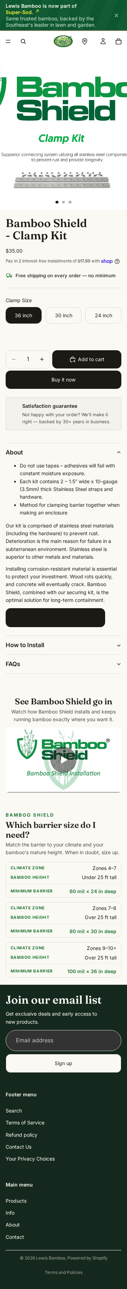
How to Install (25, 645)
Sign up (63, 1063)
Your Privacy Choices (30, 1159)
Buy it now (63, 380)
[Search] (23, 41)
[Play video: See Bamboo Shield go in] (63, 759)
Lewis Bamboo (50, 1258)
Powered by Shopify (87, 1258)
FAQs (13, 663)
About (14, 452)
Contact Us (18, 1147)
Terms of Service (25, 1123)
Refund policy (21, 1135)
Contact (15, 1237)
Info (10, 1213)
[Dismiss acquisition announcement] (116, 15)
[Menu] (8, 41)
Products (16, 1201)
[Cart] (118, 41)
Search (14, 1111)
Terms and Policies (64, 1272)
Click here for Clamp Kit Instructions (55, 617)
